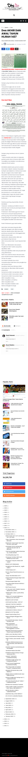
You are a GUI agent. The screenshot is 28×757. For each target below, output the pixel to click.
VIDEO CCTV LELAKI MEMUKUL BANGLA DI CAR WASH (14, 597)
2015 (5, 527)
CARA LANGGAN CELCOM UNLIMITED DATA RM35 (17, 404)
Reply (7, 341)
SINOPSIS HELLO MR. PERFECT (14, 694)
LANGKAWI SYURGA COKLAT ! (14, 610)
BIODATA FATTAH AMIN (12, 612)
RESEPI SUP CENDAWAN (12, 564)
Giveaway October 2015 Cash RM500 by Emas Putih (14, 557)
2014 (5, 719)
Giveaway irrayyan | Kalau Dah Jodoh (14, 561)
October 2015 (9, 534)
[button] (2, 21)
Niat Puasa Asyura (11, 587)
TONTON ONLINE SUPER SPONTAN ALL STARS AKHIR (15, 552)
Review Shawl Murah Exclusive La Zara (15, 572)
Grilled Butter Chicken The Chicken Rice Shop (17, 464)
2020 (5, 516)
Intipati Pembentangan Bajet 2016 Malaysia (15, 578)
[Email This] (17, 49)
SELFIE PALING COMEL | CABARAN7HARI (12, 691)
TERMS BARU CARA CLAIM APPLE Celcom (15, 593)
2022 (5, 512)
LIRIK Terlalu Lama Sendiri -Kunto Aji (15, 639)
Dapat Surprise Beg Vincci (13, 614)
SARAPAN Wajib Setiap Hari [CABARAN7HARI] (13, 660)
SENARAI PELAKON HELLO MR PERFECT (14, 671)
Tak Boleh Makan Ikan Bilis (13, 650)
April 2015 (8, 709)
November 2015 (10, 531)
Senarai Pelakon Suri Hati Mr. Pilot (18, 411)
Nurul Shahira (10, 345)
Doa (11, 27)
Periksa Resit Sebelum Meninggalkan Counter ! (13, 627)
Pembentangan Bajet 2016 (13, 581)
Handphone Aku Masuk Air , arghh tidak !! (15, 567)
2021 (5, 514)
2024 (5, 508)
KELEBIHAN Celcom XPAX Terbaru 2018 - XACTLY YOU (17, 449)
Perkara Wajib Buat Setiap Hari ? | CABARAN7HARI (15, 678)
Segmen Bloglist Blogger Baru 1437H (14, 617)
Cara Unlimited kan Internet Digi (17, 434)
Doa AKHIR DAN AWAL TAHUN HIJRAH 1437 (14, 620)
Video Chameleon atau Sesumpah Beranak (15, 540)
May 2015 (8, 707)
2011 (5, 725)
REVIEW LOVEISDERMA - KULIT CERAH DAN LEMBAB (18, 426)
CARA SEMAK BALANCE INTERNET (16, 419)
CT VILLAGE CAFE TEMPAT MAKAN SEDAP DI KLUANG (15, 590)
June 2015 (8, 705)
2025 (5, 506)
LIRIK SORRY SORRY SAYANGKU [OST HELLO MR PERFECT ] (14, 687)
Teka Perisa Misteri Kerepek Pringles (17, 441)
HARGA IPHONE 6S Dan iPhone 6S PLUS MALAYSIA (15, 607)
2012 (5, 723)
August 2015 (9, 701)
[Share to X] (8, 49)
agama (6, 27)
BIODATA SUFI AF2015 (12, 600)
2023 (5, 510)
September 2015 (10, 698)
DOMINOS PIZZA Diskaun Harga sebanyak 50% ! (14, 653)
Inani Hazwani (10, 335)
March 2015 (9, 712)
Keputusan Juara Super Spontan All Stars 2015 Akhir (15, 543)
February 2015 (10, 714)
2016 (5, 525)
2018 (5, 521)
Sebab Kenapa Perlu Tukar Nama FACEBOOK (13, 400)
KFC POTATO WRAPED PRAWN (14, 696)
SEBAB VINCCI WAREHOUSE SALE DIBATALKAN (15, 674)
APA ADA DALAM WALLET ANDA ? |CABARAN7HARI (15, 681)
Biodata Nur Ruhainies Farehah (14, 684)
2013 (5, 721)
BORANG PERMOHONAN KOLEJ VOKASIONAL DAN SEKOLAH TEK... (14, 643)
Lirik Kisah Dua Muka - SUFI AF (14, 602)
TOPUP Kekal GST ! (11, 570)
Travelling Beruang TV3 (12, 555)
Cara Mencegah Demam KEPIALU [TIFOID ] (15, 584)
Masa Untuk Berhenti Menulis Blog (15, 636)
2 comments (6, 330)
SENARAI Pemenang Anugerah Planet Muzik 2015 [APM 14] (14, 631)
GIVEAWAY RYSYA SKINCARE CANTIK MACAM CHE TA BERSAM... (14, 548)
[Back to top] (25, 755)
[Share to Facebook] (3, 49)
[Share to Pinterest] (12, 49)
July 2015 (8, 703)
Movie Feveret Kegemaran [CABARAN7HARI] (13, 664)
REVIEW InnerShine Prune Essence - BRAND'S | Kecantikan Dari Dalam (17, 457)
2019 (5, 519)
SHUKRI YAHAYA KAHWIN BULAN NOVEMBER (15, 647)
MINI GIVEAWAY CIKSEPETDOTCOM (11, 624)
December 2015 (10, 529)
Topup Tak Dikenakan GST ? (13, 575)
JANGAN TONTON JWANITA (13, 604)
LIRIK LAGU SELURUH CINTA (14, 634)
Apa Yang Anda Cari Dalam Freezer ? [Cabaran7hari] (13, 667)
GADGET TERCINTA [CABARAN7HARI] (11, 657)
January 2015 (9, 716)
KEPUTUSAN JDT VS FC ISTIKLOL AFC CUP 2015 (15, 536)
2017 (5, 523)
